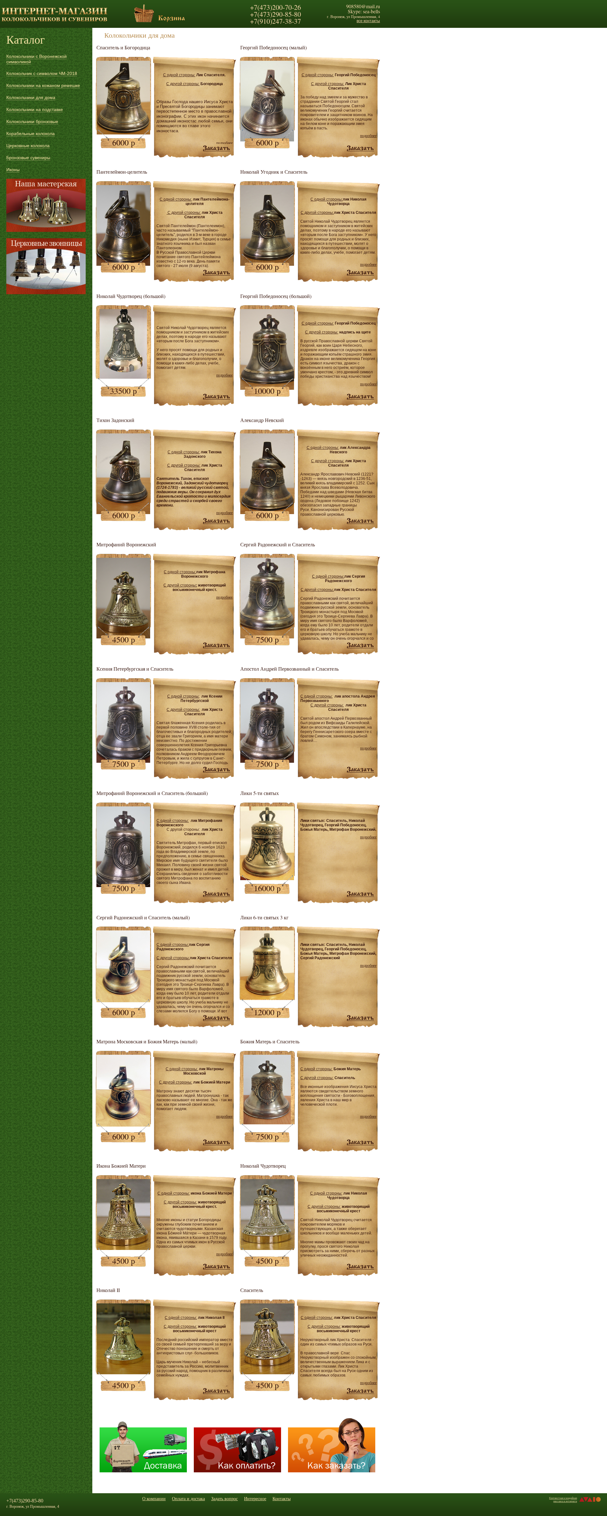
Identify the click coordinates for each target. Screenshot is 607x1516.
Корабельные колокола (30, 133)
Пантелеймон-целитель (121, 171)
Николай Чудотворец (263, 1165)
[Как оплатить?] (237, 1471)
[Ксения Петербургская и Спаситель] (216, 770)
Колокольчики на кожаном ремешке (43, 85)
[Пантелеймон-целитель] (216, 273)
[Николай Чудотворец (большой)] (123, 377)
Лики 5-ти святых (259, 793)
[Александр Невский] (360, 521)
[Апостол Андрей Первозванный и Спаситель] (360, 770)
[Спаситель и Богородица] (216, 148)
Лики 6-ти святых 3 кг (264, 917)
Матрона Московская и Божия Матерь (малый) (146, 1041)
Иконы (13, 169)
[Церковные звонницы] (46, 266)
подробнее (224, 142)
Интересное (255, 1498)
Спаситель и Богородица (123, 47)
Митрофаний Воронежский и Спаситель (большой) (152, 793)
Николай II (108, 1290)
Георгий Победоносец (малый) (273, 47)
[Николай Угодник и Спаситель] (360, 273)
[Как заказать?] (331, 1471)
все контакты (368, 21)
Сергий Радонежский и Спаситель (277, 544)
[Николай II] (216, 1391)
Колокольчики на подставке (34, 109)
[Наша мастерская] (46, 205)
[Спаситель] (360, 1391)
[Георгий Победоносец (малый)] (360, 148)
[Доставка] (143, 1471)
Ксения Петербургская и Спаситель (134, 668)
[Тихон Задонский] (216, 521)
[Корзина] (144, 21)
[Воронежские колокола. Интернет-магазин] (54, 22)
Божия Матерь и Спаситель (269, 1041)
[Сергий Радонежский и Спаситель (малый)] (216, 1018)
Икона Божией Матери (121, 1165)
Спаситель (251, 1290)
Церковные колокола (28, 145)
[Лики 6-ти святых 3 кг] (267, 998)
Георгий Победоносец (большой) (275, 296)
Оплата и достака (188, 1498)
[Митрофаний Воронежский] (216, 645)
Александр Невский (262, 420)
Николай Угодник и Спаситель (273, 171)
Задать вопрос (224, 1498)
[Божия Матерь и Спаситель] (267, 1123)
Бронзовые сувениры (28, 157)
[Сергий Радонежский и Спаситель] (360, 645)
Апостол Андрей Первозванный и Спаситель (289, 668)
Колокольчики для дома (30, 97)
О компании (154, 1498)
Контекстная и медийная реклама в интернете (563, 1499)
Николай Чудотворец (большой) (130, 296)
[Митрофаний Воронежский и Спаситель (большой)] (216, 894)
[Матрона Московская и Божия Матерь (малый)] (216, 1142)
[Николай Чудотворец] (360, 1267)
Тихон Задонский (115, 420)
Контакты (282, 1498)
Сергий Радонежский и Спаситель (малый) (143, 917)
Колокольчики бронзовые (32, 121)
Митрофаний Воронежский (126, 544)
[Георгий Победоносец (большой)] (360, 397)
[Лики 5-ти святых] (360, 894)
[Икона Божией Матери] (216, 1267)
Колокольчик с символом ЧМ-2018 (41, 73)
